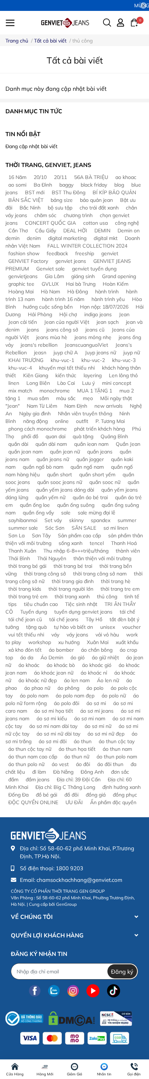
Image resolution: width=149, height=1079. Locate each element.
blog (119, 185)
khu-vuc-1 (62, 360)
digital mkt (106, 238)
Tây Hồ (94, 619)
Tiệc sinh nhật (81, 604)
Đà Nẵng (63, 772)
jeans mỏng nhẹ (92, 337)
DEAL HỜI (75, 230)
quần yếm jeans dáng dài (65, 489)
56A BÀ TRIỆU (91, 177)
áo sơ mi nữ (98, 726)
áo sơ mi (96, 703)
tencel (97, 543)
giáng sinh (83, 276)
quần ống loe (35, 505)
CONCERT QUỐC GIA (50, 223)
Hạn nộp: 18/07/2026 (104, 307)
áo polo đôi (66, 703)
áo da (26, 657)
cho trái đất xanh (99, 207)
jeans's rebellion (39, 345)
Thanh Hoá (124, 543)
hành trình (107, 291)
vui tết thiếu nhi (26, 634)
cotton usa (95, 223)
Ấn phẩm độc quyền (113, 802)
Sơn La (16, 535)
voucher (131, 627)
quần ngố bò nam (43, 467)
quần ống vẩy (38, 512)
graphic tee (21, 284)
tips (12, 604)
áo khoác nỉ (94, 672)
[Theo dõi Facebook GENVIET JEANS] (35, 990)
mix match (20, 390)
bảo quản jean (96, 200)
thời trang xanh (72, 596)
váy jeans (77, 634)
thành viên (128, 550)
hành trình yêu (108, 299)
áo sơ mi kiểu (52, 718)
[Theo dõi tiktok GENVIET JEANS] (113, 990)
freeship (84, 253)
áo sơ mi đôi (53, 741)
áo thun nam (117, 749)
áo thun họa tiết (77, 749)
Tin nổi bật (23, 134)
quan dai (55, 436)
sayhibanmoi (22, 520)
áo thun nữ (76, 756)
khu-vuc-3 (124, 360)
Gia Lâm (54, 276)
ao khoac (125, 177)
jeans (33, 329)
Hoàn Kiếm (115, 284)
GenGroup (66, 904)
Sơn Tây (41, 535)
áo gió (78, 657)
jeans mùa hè (51, 337)
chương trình (78, 215)
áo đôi (83, 764)
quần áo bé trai (90, 497)
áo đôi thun (110, 764)
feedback (57, 253)
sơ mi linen (115, 528)
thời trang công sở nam (100, 573)
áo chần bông (96, 650)
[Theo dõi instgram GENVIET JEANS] (73, 990)
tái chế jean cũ (25, 619)
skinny (76, 520)
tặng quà (36, 627)
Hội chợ (68, 314)
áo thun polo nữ (26, 764)
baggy (66, 185)
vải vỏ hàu (107, 634)
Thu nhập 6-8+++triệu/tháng (75, 550)
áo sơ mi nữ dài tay (58, 733)
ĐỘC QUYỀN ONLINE (33, 802)
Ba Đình (43, 185)
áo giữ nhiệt (105, 657)
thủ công (107, 596)
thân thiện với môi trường (102, 558)
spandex (100, 520)
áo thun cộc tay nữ (29, 749)
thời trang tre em (120, 589)
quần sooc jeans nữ (59, 482)
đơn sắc (120, 772)
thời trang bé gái (27, 566)
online (62, 421)
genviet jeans (70, 261)
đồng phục (125, 794)
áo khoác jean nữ (53, 672)
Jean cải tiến (22, 322)
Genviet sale (50, 268)
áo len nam (77, 680)
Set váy (53, 520)
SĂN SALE (84, 528)
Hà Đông (77, 291)
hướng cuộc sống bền (48, 307)
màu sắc (66, 398)
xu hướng (69, 642)
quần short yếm (97, 474)
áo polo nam (34, 695)
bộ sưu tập (60, 207)
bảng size (62, 200)
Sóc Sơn (54, 528)
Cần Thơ (18, 230)
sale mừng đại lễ (96, 512)
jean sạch (108, 322)
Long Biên (38, 383)
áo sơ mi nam (89, 718)
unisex (107, 627)
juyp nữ (131, 352)
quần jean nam (25, 451)
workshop (39, 642)
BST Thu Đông (68, 192)
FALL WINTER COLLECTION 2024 (87, 246)
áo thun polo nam (117, 756)
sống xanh (70, 543)
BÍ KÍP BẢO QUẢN (114, 192)
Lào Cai (66, 383)
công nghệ (127, 223)
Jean (124, 314)
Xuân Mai (97, 642)
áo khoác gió (96, 665)
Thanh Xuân (22, 550)
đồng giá (96, 794)
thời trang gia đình (73, 581)
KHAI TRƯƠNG (25, 360)
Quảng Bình (114, 436)
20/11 (60, 177)
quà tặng (83, 436)
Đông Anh (92, 772)
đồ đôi (71, 794)
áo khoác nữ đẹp (37, 680)
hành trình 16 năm (63, 299)
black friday (94, 185)
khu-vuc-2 (93, 360)
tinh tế (131, 596)
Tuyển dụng (33, 611)
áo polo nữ (114, 695)
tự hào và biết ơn (73, 627)
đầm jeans (38, 779)
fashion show (23, 253)
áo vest (60, 764)
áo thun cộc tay (117, 741)
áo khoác (28, 665)
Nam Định (75, 406)
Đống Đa (18, 794)
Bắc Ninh (30, 207)
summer (127, 520)
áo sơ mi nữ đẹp (106, 733)
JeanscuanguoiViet (86, 345)
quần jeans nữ (53, 459)
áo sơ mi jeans (97, 711)
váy (55, 634)
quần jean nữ (65, 451)
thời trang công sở (45, 573)
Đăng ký (122, 971)
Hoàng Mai (21, 291)
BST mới (34, 192)
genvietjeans (23, 276)
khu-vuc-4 (20, 368)
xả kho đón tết (25, 650)
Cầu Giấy (45, 230)
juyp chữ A (66, 352)
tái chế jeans (63, 619)
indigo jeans (98, 314)
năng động (35, 421)
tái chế (127, 611)
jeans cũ (95, 329)
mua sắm (38, 398)
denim (34, 238)
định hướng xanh (121, 787)
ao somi (17, 185)
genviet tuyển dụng (94, 268)
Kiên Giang (35, 375)
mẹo (88, 398)
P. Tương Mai (110, 421)
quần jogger (90, 459)
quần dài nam (51, 444)
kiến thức (65, 375)
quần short (59, 474)
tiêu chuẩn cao (41, 604)
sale (66, 512)
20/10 (40, 177)
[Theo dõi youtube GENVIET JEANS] (93, 990)
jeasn (40, 352)
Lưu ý (88, 383)
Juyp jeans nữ (100, 352)
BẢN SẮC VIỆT (25, 200)
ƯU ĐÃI (74, 802)
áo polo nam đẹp (75, 695)
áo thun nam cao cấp (32, 756)
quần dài (18, 444)
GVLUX (50, 284)
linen (13, 383)
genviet (109, 253)
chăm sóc (45, 215)
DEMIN (102, 230)
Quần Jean (128, 444)
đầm (13, 779)
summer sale (23, 528)
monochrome (54, 390)
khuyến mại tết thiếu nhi (67, 368)
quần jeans (99, 451)
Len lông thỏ (123, 375)
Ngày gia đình (35, 413)
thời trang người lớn (70, 589)
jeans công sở (62, 329)
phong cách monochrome (37, 429)
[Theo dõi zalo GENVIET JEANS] (54, 990)
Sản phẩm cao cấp (79, 535)
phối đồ (29, 436)
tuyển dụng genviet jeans (83, 611)
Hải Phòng (40, 314)
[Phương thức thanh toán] (74, 1038)
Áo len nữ (108, 680)
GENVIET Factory (28, 261)
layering (93, 375)
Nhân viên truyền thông (85, 413)
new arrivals (108, 406)
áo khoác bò (61, 665)
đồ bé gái (46, 794)
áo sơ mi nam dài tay (53, 726)
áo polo (94, 688)
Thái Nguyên (51, 558)
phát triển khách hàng (99, 429)
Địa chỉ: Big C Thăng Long (65, 787)
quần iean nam (91, 444)
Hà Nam (50, 291)
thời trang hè (116, 581)
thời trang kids (24, 589)
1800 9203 (69, 868)
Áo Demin (52, 657)
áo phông (68, 688)
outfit (82, 421)
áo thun (82, 741)
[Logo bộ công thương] (68, 1016)
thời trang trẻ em (27, 596)
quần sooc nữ (104, 482)
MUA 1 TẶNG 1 (94, 390)
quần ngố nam (87, 467)
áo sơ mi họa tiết (53, 711)
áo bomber (61, 650)
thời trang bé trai (73, 566)
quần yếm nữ (50, 497)
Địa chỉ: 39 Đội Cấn (79, 779)
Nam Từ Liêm (42, 406)
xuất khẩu (127, 642)
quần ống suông (75, 505)
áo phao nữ (37, 688)
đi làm (39, 772)
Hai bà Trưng (80, 284)
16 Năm (17, 177)
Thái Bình (19, 558)
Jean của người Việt (66, 322)
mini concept (116, 383)
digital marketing (67, 238)
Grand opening (119, 276)
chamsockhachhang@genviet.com (79, 879)
